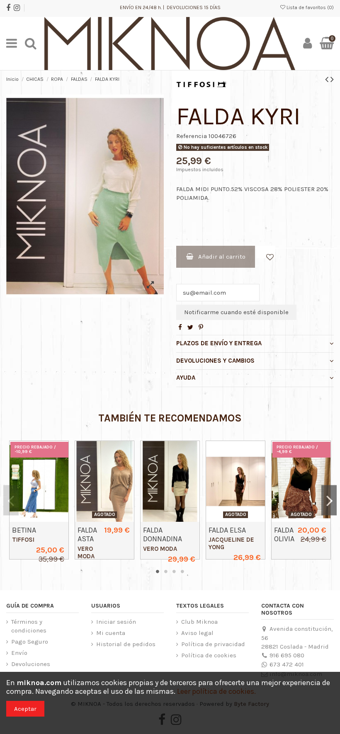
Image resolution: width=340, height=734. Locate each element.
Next (329, 500)
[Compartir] (180, 327)
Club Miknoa (199, 621)
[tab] (255, 344)
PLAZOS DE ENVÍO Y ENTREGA (219, 343)
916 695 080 (287, 655)
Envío (19, 652)
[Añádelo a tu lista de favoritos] (266, 252)
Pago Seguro (29, 641)
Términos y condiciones (28, 626)
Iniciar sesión (116, 621)
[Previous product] (327, 79)
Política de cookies (208, 655)
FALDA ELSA (227, 530)
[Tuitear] (190, 327)
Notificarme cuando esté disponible (236, 312)
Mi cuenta (110, 633)
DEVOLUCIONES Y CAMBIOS (215, 360)
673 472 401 (287, 664)
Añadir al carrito (221, 256)
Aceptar (25, 708)
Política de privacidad (213, 644)
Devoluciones (30, 664)
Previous (11, 500)
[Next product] (332, 79)
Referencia (191, 136)
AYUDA (185, 377)
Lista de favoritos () (309, 7)
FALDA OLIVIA (284, 535)
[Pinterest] (201, 327)
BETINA (24, 530)
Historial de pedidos (125, 644)
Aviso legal (197, 633)
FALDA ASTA (87, 535)
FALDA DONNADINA (162, 535)
